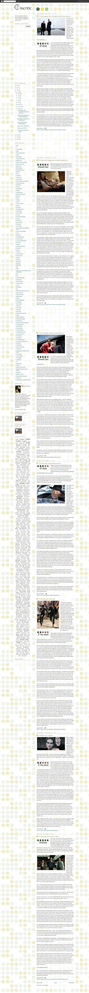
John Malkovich (24, 548)
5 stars (41, 979)
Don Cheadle (26, 496)
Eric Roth (27, 507)
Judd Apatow (24, 553)
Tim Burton (20, 644)
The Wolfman (19, 345)
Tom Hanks (19, 647)
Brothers (18, 171)
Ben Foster (24, 457)
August (19, 93)
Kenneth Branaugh (25, 563)
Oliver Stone (23, 596)
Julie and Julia (19, 255)
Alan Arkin (25, 444)
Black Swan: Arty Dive (47, 735)
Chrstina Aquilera (21, 479)
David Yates (19, 492)
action (44, 729)
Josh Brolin (18, 553)
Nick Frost (28, 594)
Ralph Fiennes (25, 607)
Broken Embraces (20, 169)
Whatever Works (19, 374)
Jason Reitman (23, 535)
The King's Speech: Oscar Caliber (50, 836)
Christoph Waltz (56, 729)
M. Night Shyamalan (21, 571)
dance (28, 485)
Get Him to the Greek (20, 216)
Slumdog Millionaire (20, 300)
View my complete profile (20, 409)
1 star (16, 439)
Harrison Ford (24, 521)
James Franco (23, 531)
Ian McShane (23, 527)
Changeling (19, 468)
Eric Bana (22, 507)
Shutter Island (19, 296)
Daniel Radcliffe (19, 487)
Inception (18, 244)
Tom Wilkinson (26, 647)
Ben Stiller (22, 458)
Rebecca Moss (20, 609)
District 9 (18, 196)
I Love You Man (19, 238)
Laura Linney (18, 567)
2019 (17, 85)
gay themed (26, 514)
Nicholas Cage (22, 594)
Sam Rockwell (22, 620)
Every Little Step (19, 203)
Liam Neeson (26, 568)
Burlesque (18, 175)
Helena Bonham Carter (63, 979)
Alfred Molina (22, 447)
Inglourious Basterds (20, 246)
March (19, 104)
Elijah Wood (26, 501)
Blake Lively (22, 461)
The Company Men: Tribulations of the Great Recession (56, 16)
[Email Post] (44, 128)
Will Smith (27, 652)
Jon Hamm (22, 551)
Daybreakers (19, 188)
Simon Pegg (23, 632)
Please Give (18, 279)
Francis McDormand (21, 511)
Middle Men (18, 264)
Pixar (29, 604)
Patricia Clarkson (26, 597)
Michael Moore (19, 586)
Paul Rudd (19, 600)
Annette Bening (26, 453)
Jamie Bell (23, 534)
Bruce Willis (24, 463)
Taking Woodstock (20, 316)
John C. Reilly (24, 547)
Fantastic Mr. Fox (20, 209)
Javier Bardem (18, 538)
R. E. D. (18, 285)
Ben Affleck (45, 129)
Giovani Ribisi (25, 517)
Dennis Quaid (18, 493)
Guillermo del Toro (19, 518)
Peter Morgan (27, 602)
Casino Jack (19, 177)
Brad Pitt (27, 461)
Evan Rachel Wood (26, 508)
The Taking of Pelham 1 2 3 (22, 341)
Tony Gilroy (27, 648)
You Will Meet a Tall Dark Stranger (23, 379)
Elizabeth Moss (20, 502)
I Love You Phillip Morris (21, 240)
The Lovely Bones (20, 333)
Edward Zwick (20, 501)
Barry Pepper (46, 595)
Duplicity (18, 199)
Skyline (17, 298)
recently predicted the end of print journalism (61, 651)
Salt (17, 288)
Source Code (19, 303)
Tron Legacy (19, 354)
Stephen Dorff (62, 304)
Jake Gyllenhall (22, 528)
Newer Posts (39, 982)
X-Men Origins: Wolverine (21, 376)
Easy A (17, 201)
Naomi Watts (23, 592)
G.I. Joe (18, 214)
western (17, 652)
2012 (17, 89)
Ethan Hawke (18, 508)
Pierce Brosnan (23, 604)
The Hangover (19, 326)
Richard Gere (26, 609)
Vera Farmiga (24, 649)
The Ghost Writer (20, 324)
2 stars (41, 729)
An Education (19, 156)
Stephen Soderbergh (21, 636)
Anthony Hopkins (21, 454)
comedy (51, 595)
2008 (17, 139)
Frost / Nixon (19, 211)
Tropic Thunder (19, 355)
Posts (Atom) (45, 985)
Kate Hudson (24, 560)
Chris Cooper (51, 129)
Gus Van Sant (27, 518)
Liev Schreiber (19, 570)
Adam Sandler (19, 444)
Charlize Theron (20, 470)
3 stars (41, 129)
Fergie (27, 509)
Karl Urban (24, 558)
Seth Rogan (62, 729)
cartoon (18, 467)
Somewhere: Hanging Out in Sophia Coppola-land (54, 160)
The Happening (19, 328)
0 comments (40, 128)
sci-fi (21, 626)
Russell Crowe (26, 616)
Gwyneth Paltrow (25, 520)
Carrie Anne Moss (24, 466)
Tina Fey (25, 644)
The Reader (18, 337)
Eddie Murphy (27, 499)
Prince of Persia (19, 281)
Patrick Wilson (19, 599)
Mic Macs (18, 263)
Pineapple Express (20, 277)
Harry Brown (19, 226)
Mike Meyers (18, 589)
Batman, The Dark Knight (21, 162)
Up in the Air (18, 363)
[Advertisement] (51, 145)
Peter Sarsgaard (19, 603)
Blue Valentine (19, 167)
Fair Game (18, 207)
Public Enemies (19, 283)
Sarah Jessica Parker (24, 625)
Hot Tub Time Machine (21, 231)
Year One (18, 377)
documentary (19, 496)
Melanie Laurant (23, 580)
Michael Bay (23, 581)
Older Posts (71, 982)
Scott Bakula (27, 626)
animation (19, 451)
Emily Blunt (24, 504)
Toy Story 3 (18, 348)
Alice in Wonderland (20, 152)
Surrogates (18, 309)
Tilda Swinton (24, 642)
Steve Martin (22, 638)
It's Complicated (19, 253)
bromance (18, 463)
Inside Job (18, 248)
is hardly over (59, 482)
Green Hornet (19, 222)
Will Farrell (22, 652)
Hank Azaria (18, 521)
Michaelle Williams (50, 457)
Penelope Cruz (19, 602)
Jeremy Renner (23, 543)
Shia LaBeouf (20, 631)
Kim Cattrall (22, 566)
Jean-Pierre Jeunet (26, 538)
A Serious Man (19, 149)
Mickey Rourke (27, 587)
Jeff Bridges (18, 540)
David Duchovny (26, 489)
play (16, 606)
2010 (17, 135)
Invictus (18, 249)
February (20, 106)
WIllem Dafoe (19, 654)
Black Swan (18, 166)
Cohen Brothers (23, 481)
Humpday (18, 234)
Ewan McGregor (21, 510)
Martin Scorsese (23, 576)
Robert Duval (18, 613)
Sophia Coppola (55, 304)
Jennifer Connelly (26, 540)
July (19, 95)
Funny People (19, 212)
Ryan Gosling (57, 457)
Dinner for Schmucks (20, 194)
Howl (17, 233)
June (19, 97)
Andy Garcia (27, 448)
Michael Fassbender (25, 584)
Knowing (18, 259)
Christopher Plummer (24, 477)
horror (18, 525)
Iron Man (18, 251)
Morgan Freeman (22, 590)
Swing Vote (18, 311)
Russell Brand (19, 616)
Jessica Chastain (24, 544)
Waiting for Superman (20, 367)
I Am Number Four (20, 236)
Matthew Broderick (20, 579)
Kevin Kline (24, 564)
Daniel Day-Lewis (26, 486)
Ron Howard (19, 615)
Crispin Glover (23, 485)
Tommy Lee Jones (62, 129)
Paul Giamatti (26, 599)
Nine (17, 273)
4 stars (41, 304)
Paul (17, 275)
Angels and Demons (20, 158)
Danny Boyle (19, 489)
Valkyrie (18, 365)
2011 (17, 92)
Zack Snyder (24, 655)
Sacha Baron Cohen (23, 619)
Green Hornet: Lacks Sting (48, 599)
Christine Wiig (22, 476)
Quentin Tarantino (22, 606)
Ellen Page (18, 504)
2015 (17, 87)
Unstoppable (19, 357)
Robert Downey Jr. (24, 612)
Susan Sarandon (19, 641)
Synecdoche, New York (21, 313)
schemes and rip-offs (48, 473)
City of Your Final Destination (22, 181)
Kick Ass (18, 257)
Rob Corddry (24, 610)
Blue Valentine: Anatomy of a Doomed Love (52, 333)
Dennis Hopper (26, 492)
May (19, 100)
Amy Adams (21, 448)
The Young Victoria (20, 346)
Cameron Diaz (49, 729)
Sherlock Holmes (19, 294)
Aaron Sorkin (22, 442)
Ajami (17, 151)
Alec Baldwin (24, 445)
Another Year (19, 160)
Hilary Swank (26, 524)
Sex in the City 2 (19, 292)
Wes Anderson (25, 651)
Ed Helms (21, 499)
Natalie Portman (54, 830)
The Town (18, 343)
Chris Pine (23, 474)
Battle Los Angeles (20, 164)
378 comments (41, 593)
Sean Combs (19, 628)
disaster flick (25, 495)
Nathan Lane (24, 593)
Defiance (18, 190)
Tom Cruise (22, 645)
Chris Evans (23, 473)
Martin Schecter (26, 386)
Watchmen (18, 372)
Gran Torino (18, 220)
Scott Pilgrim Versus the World (22, 290)
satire (17, 626)
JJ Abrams (28, 545)
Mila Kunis (49, 830)
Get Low (18, 218)
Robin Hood (18, 286)
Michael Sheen (26, 586)
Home (55, 982)
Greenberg (18, 224)
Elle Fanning (49, 304)
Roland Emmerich (26, 613)
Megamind (18, 261)
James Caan (22, 530)
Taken (17, 315)
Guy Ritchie (18, 520)
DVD (17, 499)
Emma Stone (23, 505)
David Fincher (20, 490)
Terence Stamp (27, 641)
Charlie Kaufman (25, 468)
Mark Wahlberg (23, 574)
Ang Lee (19, 450)
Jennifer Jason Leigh (21, 541)
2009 (17, 137)
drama (56, 129)
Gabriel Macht (22, 512)
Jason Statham (26, 537)
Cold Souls (18, 184)
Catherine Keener (25, 467)
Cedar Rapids (19, 179)
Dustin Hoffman (26, 498)
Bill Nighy (25, 460)
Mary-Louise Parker (19, 577)
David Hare (26, 490)
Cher (25, 470)
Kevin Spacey (56, 595)
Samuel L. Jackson (21, 623)
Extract (17, 205)
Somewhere (18, 301)
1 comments (40, 302)
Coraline (18, 186)
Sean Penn (19, 629)
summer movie (24, 639)
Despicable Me (19, 192)
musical (28, 590)
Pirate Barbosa (69, 921)
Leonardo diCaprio (26, 567)
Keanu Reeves (23, 561)
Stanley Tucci (19, 635)
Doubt (17, 197)
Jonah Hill (27, 551)
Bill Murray (20, 460)
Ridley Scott (18, 610)
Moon (17, 268)
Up (16, 361)
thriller (18, 642)
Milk (17, 266)
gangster (28, 512)
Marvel (28, 576)
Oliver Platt (17, 596)
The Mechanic (19, 335)
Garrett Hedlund (19, 514)
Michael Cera (22, 583)
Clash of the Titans (20, 182)
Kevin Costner (18, 564)
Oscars (28, 596)
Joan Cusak (17, 547)
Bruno (17, 173)
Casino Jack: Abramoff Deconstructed (51, 463)
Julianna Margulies (20, 555)
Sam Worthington (25, 622)
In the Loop (18, 242)
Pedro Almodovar (25, 600)
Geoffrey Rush (54, 979)
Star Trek (18, 305)
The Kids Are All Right (20, 331)
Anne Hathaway (26, 451)
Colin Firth (45, 979)
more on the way (60, 468)
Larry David (27, 566)
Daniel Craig (19, 486)
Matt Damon (27, 577)
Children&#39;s (23, 471)
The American (19, 320)
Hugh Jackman (23, 525)
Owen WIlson (18, 597)
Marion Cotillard (23, 573)
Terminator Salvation (20, 318)
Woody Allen (25, 654)
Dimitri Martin (19, 495)
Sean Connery (26, 628)
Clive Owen (24, 480)
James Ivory (23, 532)
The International (19, 330)
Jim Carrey (23, 545)
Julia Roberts (27, 554)
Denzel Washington (26, 493)
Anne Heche (19, 453)
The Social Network (20, 339)
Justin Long (23, 557)
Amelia (17, 154)
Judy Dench (20, 554)
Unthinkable (18, 359)
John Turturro (23, 550)
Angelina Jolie (25, 450)
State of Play (19, 307)
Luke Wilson (27, 570)
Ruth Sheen (18, 617)
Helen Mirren (22, 522)
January (19, 108)
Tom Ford (27, 645)
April (19, 102)
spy (28, 634)
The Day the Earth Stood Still (22, 322)
